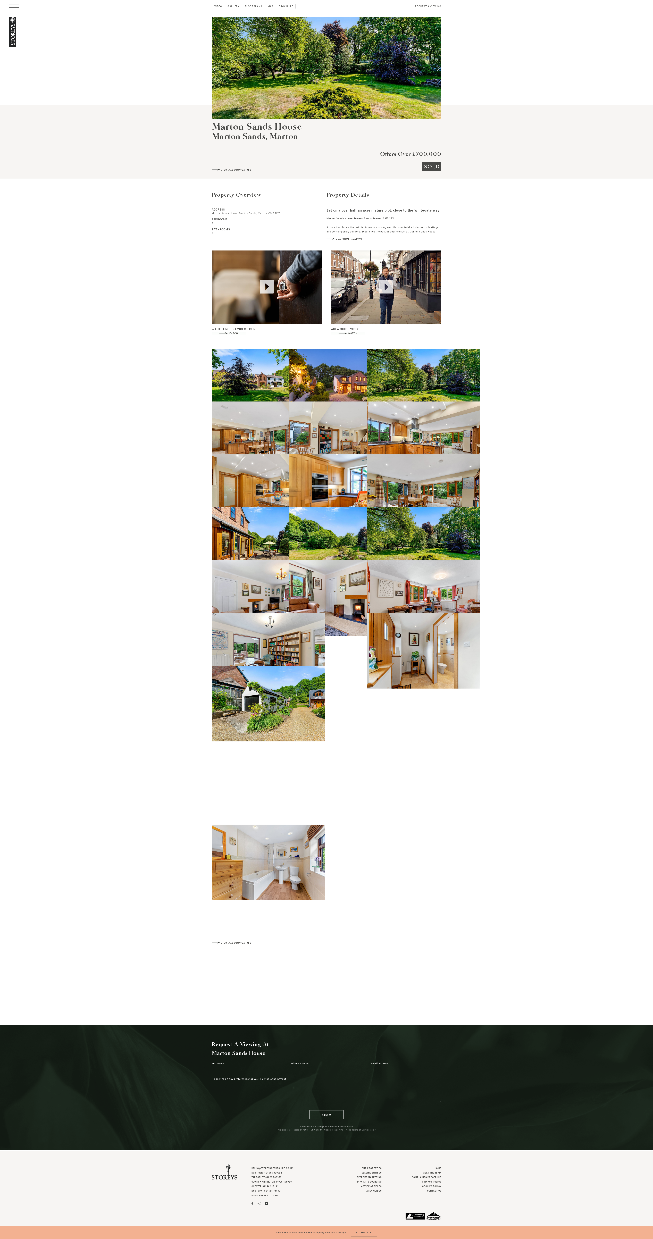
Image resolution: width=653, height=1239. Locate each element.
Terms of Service (361, 1130)
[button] (214, 68)
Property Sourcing (369, 1182)
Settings (341, 1232)
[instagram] (259, 1203)
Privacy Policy (345, 1127)
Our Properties (372, 1168)
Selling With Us (372, 1173)
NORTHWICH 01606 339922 (267, 1173)
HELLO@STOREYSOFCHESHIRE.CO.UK (272, 1168)
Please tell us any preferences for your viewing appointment (249, 1079)
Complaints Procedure (426, 1177)
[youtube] (266, 1203)
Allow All (364, 1232)
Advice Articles (371, 1186)
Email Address (380, 1063)
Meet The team (432, 1173)
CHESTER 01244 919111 (265, 1186)
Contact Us (434, 1191)
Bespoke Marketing (369, 1177)
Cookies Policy (431, 1186)
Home (438, 1168)
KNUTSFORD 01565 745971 (267, 1191)
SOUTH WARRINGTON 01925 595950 (272, 1182)
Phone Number (300, 1063)
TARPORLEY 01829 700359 (266, 1177)
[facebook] (252, 1203)
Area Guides (374, 1191)
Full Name (218, 1063)
